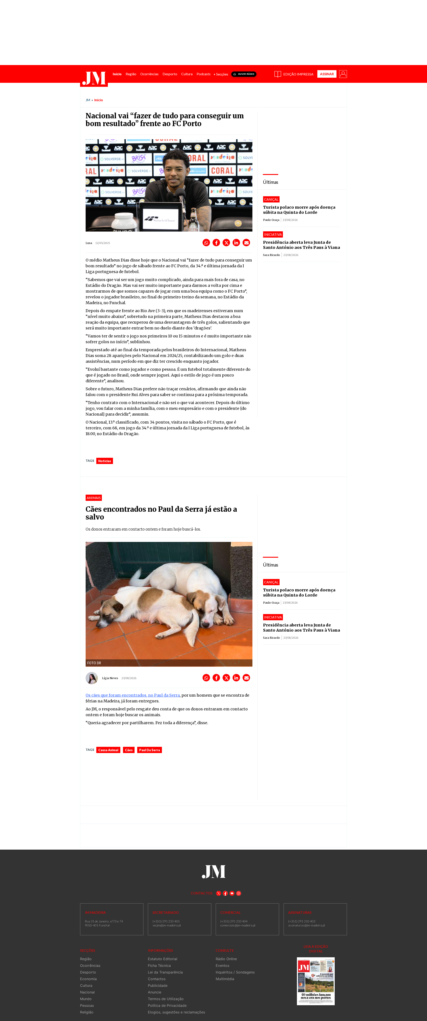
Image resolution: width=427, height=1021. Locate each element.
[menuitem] (117, 74)
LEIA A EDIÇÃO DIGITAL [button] (316, 948)
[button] (342, 73)
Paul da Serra (149, 750)
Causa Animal (108, 750)
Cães (129, 750)
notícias (104, 461)
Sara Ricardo (271, 255)
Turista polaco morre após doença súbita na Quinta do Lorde (299, 210)
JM (88, 100)
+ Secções (221, 74)
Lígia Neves (110, 678)
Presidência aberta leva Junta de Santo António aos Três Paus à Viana (301, 245)
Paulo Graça (271, 220)
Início (98, 100)
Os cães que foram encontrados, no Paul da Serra (133, 695)
